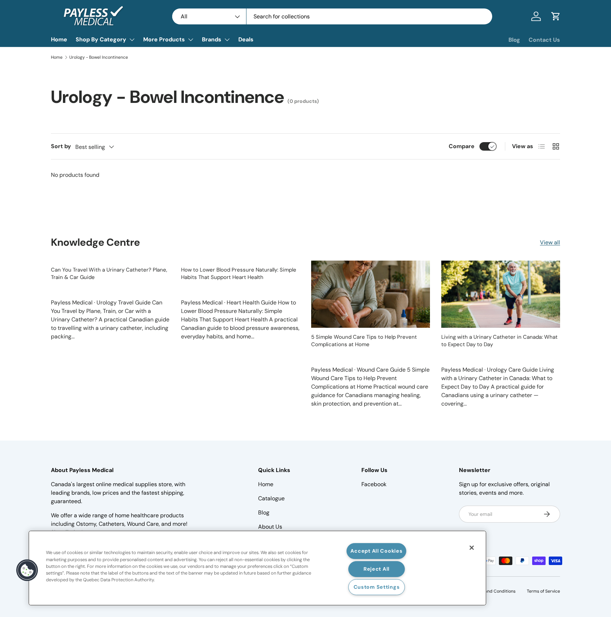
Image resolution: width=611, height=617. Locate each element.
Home (59, 39)
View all (550, 242)
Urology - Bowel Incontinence (98, 57)
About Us (270, 526)
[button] (556, 16)
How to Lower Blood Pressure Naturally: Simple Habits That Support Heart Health (238, 273)
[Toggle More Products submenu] (190, 39)
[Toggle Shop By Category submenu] (132, 39)
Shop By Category (101, 39)
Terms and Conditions (493, 591)
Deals (246, 39)
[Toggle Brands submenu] (227, 39)
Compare (462, 146)
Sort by (61, 146)
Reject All (376, 569)
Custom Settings (377, 587)
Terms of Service (543, 591)
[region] (257, 568)
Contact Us (544, 39)
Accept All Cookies (376, 551)
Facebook (373, 484)
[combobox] (332, 16)
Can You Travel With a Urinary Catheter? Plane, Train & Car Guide (109, 273)
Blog (514, 39)
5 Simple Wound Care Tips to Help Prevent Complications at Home (364, 340)
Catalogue (271, 498)
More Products (164, 39)
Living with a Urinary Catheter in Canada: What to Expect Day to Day (499, 340)
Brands (211, 39)
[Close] (471, 547)
